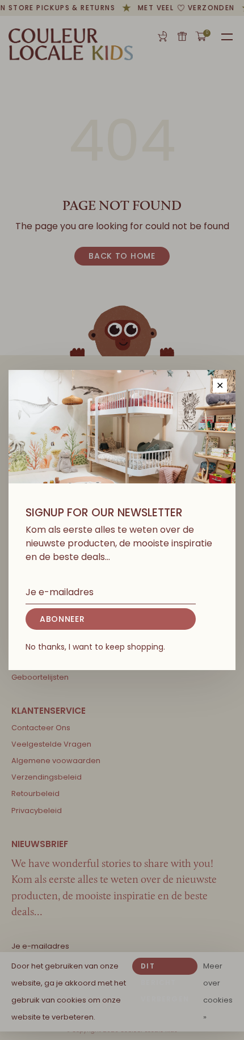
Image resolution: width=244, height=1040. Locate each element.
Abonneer (62, 619)
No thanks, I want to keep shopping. (95, 646)
